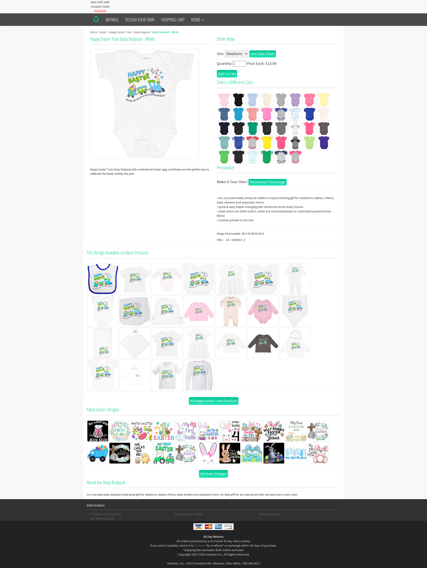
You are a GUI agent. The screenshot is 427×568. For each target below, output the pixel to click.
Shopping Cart (173, 20)
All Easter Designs (213, 474)
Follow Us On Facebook (105, 514)
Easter (103, 32)
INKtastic (200, 546)
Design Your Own (139, 20)
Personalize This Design (267, 182)
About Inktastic (269, 514)
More (196, 20)
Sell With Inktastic (102, 519)
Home (93, 32)
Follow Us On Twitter (188, 514)
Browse (112, 20)
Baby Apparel (142, 32)
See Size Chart (263, 53)
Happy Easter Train (120, 32)
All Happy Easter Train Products (213, 401)
